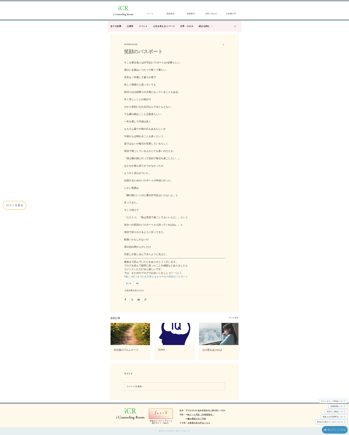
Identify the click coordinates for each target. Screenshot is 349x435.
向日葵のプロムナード (126, 350)
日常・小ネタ (186, 26)
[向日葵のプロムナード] (130, 334)
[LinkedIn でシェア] (138, 299)
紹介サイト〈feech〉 (161, 423)
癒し (138, 283)
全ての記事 (115, 26)
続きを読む (204, 26)
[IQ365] (174, 334)
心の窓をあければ (212, 350)
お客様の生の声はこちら (199, 423)
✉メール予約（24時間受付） (201, 415)
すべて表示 (234, 318)
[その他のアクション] (223, 44)
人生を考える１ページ (164, 26)
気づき (129, 283)
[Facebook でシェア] (125, 299)
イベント (143, 26)
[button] (235, 26)
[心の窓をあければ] (218, 334)
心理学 (130, 26)
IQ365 (161, 349)
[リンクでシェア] (145, 299)
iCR (123, 8)
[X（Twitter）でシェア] (132, 299)
